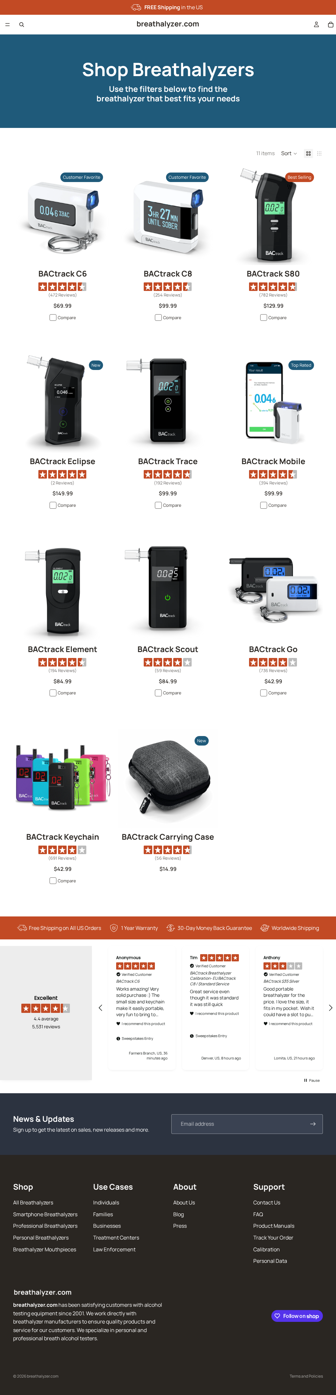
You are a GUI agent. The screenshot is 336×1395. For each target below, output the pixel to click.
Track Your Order (273, 1237)
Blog (178, 1214)
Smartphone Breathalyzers (45, 1214)
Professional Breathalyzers (45, 1226)
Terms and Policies (306, 1376)
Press (180, 1226)
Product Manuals (273, 1226)
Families (103, 1214)
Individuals (106, 1202)
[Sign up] (313, 1124)
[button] (289, 153)
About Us (184, 1202)
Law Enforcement (114, 1249)
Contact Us (266, 1202)
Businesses (107, 1226)
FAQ (258, 1214)
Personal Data (270, 1260)
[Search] (21, 24)
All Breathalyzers (33, 1202)
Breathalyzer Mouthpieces (44, 1249)
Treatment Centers (116, 1237)
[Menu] (7, 24)
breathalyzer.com (42, 1376)
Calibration (266, 1249)
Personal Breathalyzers (41, 1237)
